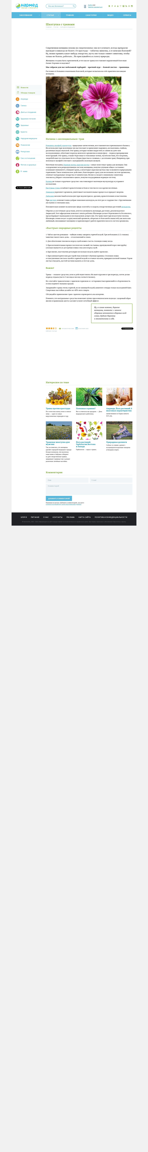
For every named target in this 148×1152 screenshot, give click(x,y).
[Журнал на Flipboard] (123, 6)
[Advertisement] (89, 38)
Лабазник (50, 196)
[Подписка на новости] (129, 6)
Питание (35, 517)
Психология (25, 145)
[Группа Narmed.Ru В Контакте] (109, 6)
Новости (24, 87)
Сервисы (127, 15)
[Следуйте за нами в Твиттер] (115, 6)
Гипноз (23, 105)
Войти (90, 5)
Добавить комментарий (59, 498)
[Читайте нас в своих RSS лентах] (126, 6)
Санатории (91, 15)
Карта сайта (85, 517)
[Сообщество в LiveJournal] (120, 6)
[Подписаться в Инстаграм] (132, 6)
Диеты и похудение (28, 112)
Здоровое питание (28, 119)
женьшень (125, 206)
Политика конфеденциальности (111, 517)
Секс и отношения (28, 158)
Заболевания (25, 15)
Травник (70, 15)
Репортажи (25, 151)
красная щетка (83, 164)
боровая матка (69, 164)
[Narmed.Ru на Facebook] (112, 6)
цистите (53, 200)
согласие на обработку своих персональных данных (63, 504)
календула (67, 145)
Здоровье (24, 125)
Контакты (57, 517)
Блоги (24, 517)
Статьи (50, 15)
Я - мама (24, 171)
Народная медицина (29, 138)
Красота (24, 132)
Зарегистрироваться (95, 7)
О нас (46, 517)
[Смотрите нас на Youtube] (118, 6)
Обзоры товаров (28, 93)
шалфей (57, 145)
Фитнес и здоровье (28, 165)
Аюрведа (24, 99)
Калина (49, 181)
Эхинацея (50, 192)
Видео (110, 15)
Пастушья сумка (53, 188)
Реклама (71, 517)
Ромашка (50, 145)
